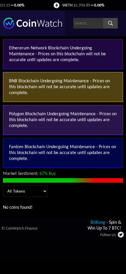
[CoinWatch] (32, 28)
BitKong (98, 222)
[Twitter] (121, 236)
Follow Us (108, 235)
